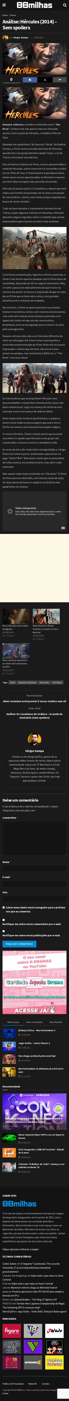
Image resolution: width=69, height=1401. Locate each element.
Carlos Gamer (9, 1263)
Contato (45, 1383)
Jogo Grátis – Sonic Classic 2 (34, 1043)
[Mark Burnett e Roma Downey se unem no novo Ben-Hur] (46, 616)
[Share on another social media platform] (59, 79)
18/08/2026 (25, 1157)
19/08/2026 (25, 1142)
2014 (12, 682)
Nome (7, 862)
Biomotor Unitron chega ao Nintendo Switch (34, 1287)
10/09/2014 (38, 37)
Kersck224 (8, 1311)
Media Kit (32, 1383)
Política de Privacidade (13, 1383)
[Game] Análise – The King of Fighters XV (36, 1299)
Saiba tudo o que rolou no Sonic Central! (32, 1283)
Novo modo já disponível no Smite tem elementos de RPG (15, 663)
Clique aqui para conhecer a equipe (21, 1249)
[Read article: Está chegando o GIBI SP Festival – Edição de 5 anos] (9, 1152)
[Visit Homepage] (34, 5)
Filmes (13, 15)
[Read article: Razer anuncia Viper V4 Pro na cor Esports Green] (9, 1138)
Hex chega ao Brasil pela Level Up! (37, 1055)
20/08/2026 (12, 1126)
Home (5, 15)
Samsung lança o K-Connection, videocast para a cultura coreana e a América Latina (33, 1120)
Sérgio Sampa (20, 37)
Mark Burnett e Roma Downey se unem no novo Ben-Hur (45, 629)
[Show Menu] (4, 5)
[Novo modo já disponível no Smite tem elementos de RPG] (16, 651)
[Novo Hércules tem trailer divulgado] (16, 616)
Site (5, 892)
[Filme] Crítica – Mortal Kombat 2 (36, 1030)
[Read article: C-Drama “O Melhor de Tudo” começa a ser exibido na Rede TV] (9, 1167)
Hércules (44, 682)
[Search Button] (64, 5)
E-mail (7, 877)
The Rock (57, 682)
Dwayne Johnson (27, 682)
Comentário (10, 817)
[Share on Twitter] (45, 79)
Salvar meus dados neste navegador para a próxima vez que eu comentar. (35, 909)
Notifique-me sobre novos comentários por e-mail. (32, 924)
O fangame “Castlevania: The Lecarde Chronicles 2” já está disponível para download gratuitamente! (31, 1267)
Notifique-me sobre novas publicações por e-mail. (31, 935)
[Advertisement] (34, 568)
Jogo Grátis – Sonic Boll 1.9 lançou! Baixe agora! (41, 1311)
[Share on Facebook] (30, 79)
